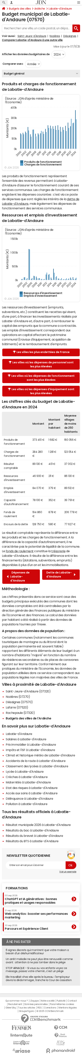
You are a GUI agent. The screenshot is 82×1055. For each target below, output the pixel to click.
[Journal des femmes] (21, 1027)
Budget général (14, 73)
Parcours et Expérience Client (26, 927)
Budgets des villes (20, 8)
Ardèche (39, 8)
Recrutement (15, 1004)
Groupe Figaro (26, 1011)
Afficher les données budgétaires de (26, 54)
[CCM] (60, 1027)
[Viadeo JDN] (60, 1043)
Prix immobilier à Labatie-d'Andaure (31, 744)
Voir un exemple (67, 872)
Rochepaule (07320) (20, 712)
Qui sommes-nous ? (16, 1001)
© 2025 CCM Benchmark (49, 1011)
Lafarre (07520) (17, 707)
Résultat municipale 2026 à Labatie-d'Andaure (38, 824)
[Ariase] (21, 1050)
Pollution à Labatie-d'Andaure (26, 803)
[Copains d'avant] (21, 1042)
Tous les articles (26, 1008)
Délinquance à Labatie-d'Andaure (29, 798)
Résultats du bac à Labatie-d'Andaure (32, 830)
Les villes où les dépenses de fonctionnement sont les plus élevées (43, 377)
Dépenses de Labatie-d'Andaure (20, 576)
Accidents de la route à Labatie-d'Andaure (35, 760)
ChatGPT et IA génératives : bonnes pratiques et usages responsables (31, 899)
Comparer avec (12, 63)
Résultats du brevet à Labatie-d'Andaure (34, 835)
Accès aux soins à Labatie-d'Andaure (31, 793)
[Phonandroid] (60, 1050)
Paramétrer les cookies (62, 1004)
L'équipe (34, 1001)
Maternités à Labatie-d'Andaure (28, 782)
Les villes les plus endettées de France (43, 352)
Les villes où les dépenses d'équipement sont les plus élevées (43, 391)
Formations (17, 888)
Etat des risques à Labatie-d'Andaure (32, 787)
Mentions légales (68, 1008)
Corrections (50, 1008)
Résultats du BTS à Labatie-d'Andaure (32, 841)
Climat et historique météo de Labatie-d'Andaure (40, 755)
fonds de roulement (20, 551)
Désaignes (69, 36)
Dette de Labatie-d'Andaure (59, 574)
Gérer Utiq (11, 1008)
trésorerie (58, 551)
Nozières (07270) (18, 696)
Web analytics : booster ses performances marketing (36, 914)
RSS (39, 1008)
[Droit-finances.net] (60, 1035)
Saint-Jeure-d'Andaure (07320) (28, 691)
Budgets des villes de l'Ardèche (28, 718)
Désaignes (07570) (19, 702)
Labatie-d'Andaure (60, 8)
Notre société (48, 1001)
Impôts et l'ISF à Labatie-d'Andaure (30, 749)
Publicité (61, 1001)
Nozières (55, 36)
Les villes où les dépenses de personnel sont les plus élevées (43, 364)
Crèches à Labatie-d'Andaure (26, 776)
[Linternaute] (21, 1035)
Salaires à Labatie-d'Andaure (26, 739)
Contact (72, 1001)
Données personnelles (36, 1004)
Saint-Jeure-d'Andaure (32, 36)
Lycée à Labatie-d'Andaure (25, 771)
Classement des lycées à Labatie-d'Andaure (37, 766)
